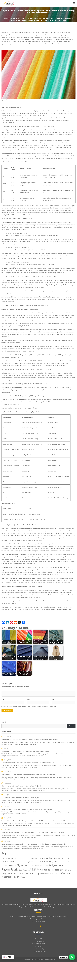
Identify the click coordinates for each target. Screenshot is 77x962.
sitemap (39, 946)
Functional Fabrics (39, 944)
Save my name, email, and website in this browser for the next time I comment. (29, 707)
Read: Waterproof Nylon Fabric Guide (55, 607)
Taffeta (55, 869)
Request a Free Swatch (48, 609)
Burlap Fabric (18, 858)
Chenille (33, 859)
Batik (3, 859)
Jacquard (37, 862)
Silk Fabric (35, 869)
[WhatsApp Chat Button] (72, 957)
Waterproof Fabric (11, 876)
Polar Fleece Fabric (41, 866)
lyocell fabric (56, 862)
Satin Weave (24, 870)
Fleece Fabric (8, 861)
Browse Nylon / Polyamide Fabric (13, 607)
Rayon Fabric (10, 869)
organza (29, 865)
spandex (46, 869)
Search (4, 722)
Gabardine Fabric (20, 862)
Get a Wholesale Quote (64, 609)
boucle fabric (10, 859)
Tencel (69, 870)
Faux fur (68, 858)
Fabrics (40, 938)
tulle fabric (18, 873)
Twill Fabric (30, 873)
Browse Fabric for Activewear (34, 607)
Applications (40, 941)
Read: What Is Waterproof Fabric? (29, 609)
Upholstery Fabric (45, 873)
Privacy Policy (40, 949)
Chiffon (40, 858)
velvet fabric (57, 874)
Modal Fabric (5, 866)
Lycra (48, 861)
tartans (63, 870)
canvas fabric (26, 858)
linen (43, 861)
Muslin (12, 865)
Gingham (29, 862)
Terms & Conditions (40, 951)
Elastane (62, 858)
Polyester (54, 865)
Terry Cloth (7, 873)
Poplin (65, 865)
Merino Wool (66, 862)
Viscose (65, 873)
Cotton (48, 858)
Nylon (21, 865)
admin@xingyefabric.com (40, 919)
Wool (23, 877)
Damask (57, 859)
